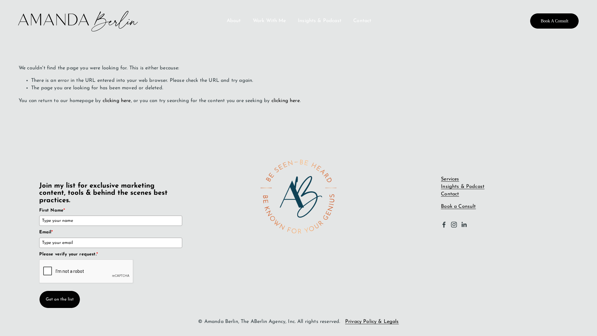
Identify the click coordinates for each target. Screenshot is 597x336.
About (234, 20)
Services (450, 179)
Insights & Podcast (319, 20)
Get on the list (60, 299)
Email (46, 232)
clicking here (117, 100)
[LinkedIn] (464, 225)
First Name (52, 210)
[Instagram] (454, 225)
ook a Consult (460, 206)
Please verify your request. (68, 254)
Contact (362, 20)
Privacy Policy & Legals (372, 321)
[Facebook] (444, 225)
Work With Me (269, 20)
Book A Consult (554, 21)
